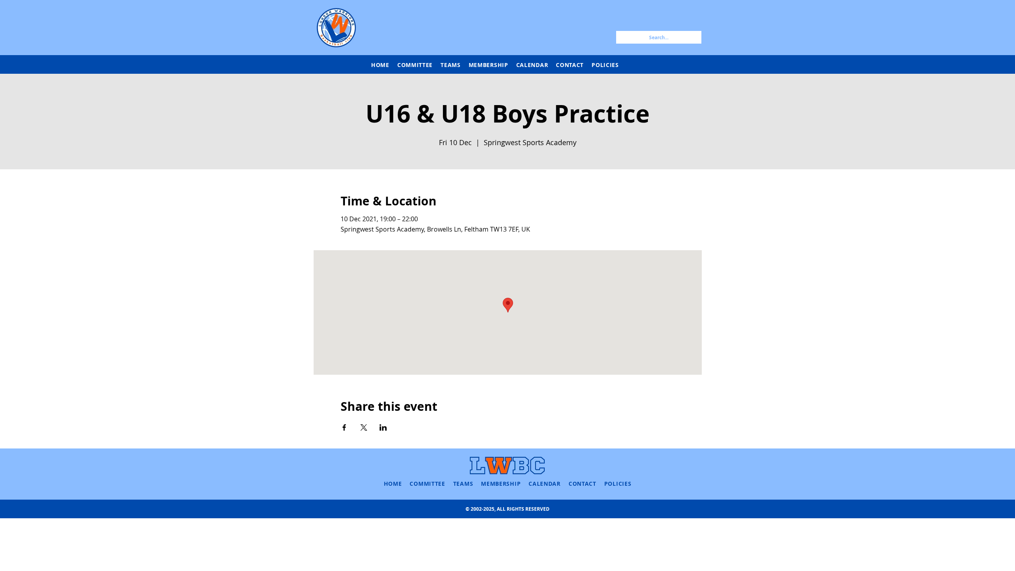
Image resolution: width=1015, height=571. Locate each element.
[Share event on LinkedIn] (383, 427)
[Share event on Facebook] (344, 427)
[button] (451, 64)
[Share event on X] (364, 427)
